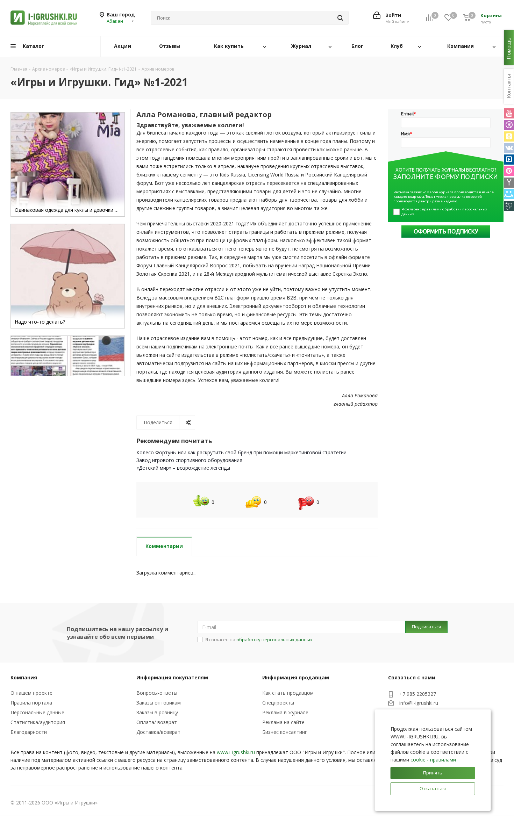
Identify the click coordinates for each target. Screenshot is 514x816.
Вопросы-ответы (156, 692)
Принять (432, 773)
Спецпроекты (278, 702)
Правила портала (31, 702)
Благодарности (28, 732)
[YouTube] (509, 113)
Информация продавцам (295, 677)
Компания (23, 677)
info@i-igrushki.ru (418, 703)
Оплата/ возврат (156, 722)
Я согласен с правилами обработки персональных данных (444, 211)
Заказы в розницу (157, 712)
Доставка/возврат (158, 732)
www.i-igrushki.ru (236, 752)
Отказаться (433, 788)
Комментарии (164, 546)
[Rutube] (509, 125)
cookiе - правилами (433, 759)
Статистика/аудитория (37, 722)
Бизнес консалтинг (284, 732)
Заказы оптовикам (158, 702)
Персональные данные (37, 712)
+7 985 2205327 (417, 694)
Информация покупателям (172, 677)
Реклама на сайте (283, 722)
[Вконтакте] (509, 148)
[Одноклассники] (509, 136)
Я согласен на (259, 639)
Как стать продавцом (288, 692)
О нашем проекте (31, 692)
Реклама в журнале (285, 712)
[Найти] (340, 18)
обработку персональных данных (274, 639)
